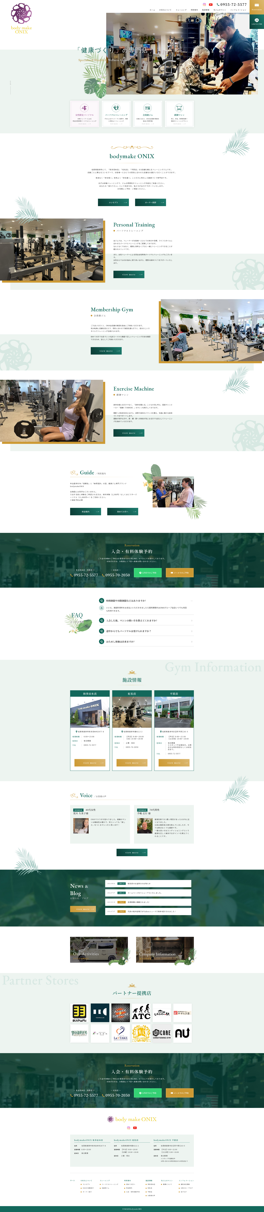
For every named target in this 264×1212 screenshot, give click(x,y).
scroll (10, 83)
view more (129, 274)
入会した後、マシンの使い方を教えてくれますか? (131, 620)
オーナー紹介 (87, 1192)
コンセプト (113, 202)
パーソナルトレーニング (110, 1184)
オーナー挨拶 (150, 202)
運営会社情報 (185, 1184)
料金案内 (85, 511)
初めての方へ (122, 511)
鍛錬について (167, 1184)
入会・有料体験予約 (133, 1192)
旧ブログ (184, 1192)
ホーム (152, 10)
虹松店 (150, 1188)
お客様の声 (151, 1195)
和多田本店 (151, 1184)
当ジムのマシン (219, 10)
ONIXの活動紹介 (88, 1188)
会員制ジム (105, 1188)
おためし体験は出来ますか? (120, 641)
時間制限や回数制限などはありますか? (126, 600)
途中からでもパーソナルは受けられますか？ (128, 631)
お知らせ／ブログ (187, 1188)
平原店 (150, 1192)
